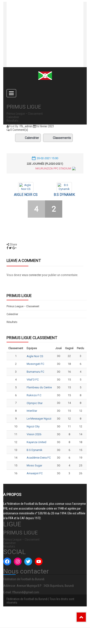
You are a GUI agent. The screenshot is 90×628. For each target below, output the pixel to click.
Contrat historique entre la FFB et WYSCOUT (45, 13)
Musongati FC (35, 363)
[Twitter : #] (28, 561)
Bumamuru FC (35, 371)
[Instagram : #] (18, 561)
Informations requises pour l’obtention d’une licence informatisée (42, 51)
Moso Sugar (34, 465)
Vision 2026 (34, 434)
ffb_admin (25, 126)
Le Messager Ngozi (39, 418)
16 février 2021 (45, 126)
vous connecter (31, 275)
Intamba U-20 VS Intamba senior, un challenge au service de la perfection (40, 31)
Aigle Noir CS (26, 195)
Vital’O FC (33, 379)
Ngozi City (33, 426)
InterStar (32, 410)
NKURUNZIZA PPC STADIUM (53, 168)
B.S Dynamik (64, 195)
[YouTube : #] (39, 561)
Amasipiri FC (35, 473)
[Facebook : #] (7, 561)
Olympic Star (35, 403)
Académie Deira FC (39, 457)
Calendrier (32, 138)
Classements (62, 138)
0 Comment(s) (19, 129)
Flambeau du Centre (39, 387)
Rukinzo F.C (34, 395)
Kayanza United (36, 442)
